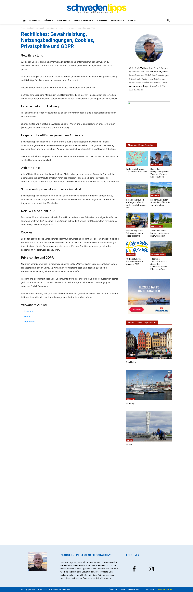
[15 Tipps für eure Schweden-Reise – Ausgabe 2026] (137, 248)
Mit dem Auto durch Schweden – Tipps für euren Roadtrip (160, 202)
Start (23, 28)
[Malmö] (149, 426)
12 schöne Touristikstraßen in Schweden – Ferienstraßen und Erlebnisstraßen (158, 264)
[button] (168, 20)
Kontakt (28, 316)
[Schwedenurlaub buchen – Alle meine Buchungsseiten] (161, 220)
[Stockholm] (149, 343)
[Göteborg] (149, 385)
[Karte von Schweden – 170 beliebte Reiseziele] (137, 158)
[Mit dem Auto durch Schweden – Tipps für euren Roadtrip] (161, 189)
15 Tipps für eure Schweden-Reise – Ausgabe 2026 (134, 261)
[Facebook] (134, 569)
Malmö (129, 440)
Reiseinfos (131, 165)
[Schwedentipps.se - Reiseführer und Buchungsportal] (96, 9)
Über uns (28, 311)
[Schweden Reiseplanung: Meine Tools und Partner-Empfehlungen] (161, 158)
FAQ (128, 195)
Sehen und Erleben (158, 255)
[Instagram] (151, 569)
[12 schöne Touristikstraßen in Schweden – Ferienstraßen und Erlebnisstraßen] (161, 248)
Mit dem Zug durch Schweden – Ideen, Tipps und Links (134, 233)
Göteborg (130, 399)
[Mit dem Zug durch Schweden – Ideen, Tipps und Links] (137, 220)
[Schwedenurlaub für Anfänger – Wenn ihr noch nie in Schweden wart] (137, 189)
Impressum (29, 321)
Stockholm (131, 358)
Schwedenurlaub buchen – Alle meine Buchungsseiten (159, 233)
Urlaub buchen (156, 165)
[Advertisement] (149, 496)
